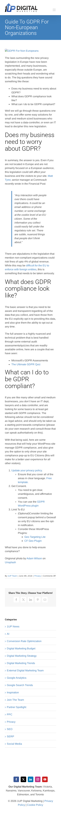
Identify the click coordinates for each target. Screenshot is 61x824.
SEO (9, 729)
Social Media (14, 743)
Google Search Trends (20, 685)
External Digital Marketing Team (25, 670)
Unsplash (10, 562)
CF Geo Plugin (33, 540)
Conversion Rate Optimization (24, 641)
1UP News (13, 626)
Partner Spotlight (16, 707)
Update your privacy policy (26, 470)
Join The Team (15, 699)
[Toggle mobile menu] (54, 10)
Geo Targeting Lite (35, 536)
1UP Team (12, 576)
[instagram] (38, 779)
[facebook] (16, 779)
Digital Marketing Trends (21, 663)
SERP (10, 736)
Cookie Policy (35, 804)
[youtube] (45, 779)
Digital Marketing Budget (21, 648)
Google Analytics (16, 677)
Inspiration (13, 692)
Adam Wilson (34, 558)
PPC (9, 714)
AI (8, 633)
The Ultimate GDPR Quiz (26, 364)
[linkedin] (30, 779)
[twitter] (23, 779)
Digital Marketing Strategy (22, 655)
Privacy (37, 576)
